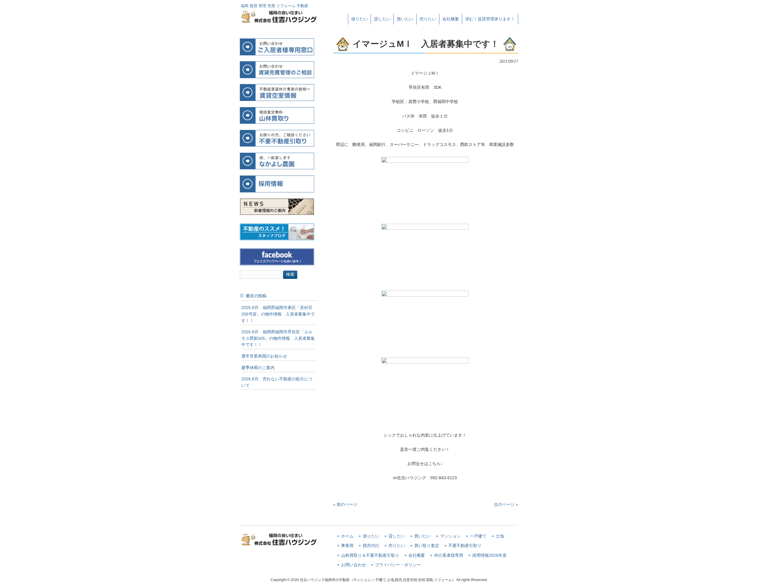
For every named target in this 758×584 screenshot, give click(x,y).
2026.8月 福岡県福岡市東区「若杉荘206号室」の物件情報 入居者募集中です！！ (278, 314)
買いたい (422, 536)
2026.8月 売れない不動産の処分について (276, 382)
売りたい (396, 545)
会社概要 (416, 555)
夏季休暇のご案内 (257, 367)
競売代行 (371, 545)
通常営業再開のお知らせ (264, 356)
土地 (500, 536)
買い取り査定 (426, 545)
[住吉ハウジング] (279, 21)
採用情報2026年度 (489, 555)
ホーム (347, 536)
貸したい (396, 536)
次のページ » (506, 504)
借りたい (371, 536)
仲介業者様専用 (448, 555)
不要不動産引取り (464, 545)
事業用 (347, 545)
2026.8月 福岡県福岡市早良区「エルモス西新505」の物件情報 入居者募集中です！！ (278, 338)
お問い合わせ (353, 565)
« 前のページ (345, 504)
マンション (450, 536)
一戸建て (478, 536)
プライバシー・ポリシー (398, 565)
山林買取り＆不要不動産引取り (370, 555)
